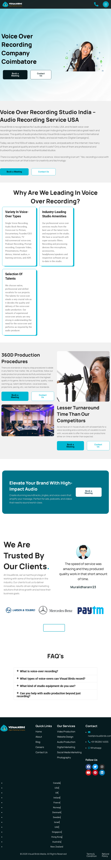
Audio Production (66, 741)
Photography (64, 757)
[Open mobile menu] (105, 4)
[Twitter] (95, 767)
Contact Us (41, 752)
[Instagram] (102, 767)
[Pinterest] (95, 772)
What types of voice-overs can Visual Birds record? (52, 678)
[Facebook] (88, 767)
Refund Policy (105, 855)
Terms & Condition (92, 855)
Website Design (65, 736)
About (39, 736)
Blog (38, 741)
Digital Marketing (66, 747)
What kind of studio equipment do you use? (47, 686)
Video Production (66, 731)
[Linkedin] (102, 772)
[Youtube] (88, 772)
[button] (55, 671)
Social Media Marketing (69, 752)
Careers (40, 747)
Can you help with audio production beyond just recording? (49, 695)
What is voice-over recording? (39, 671)
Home (39, 731)
